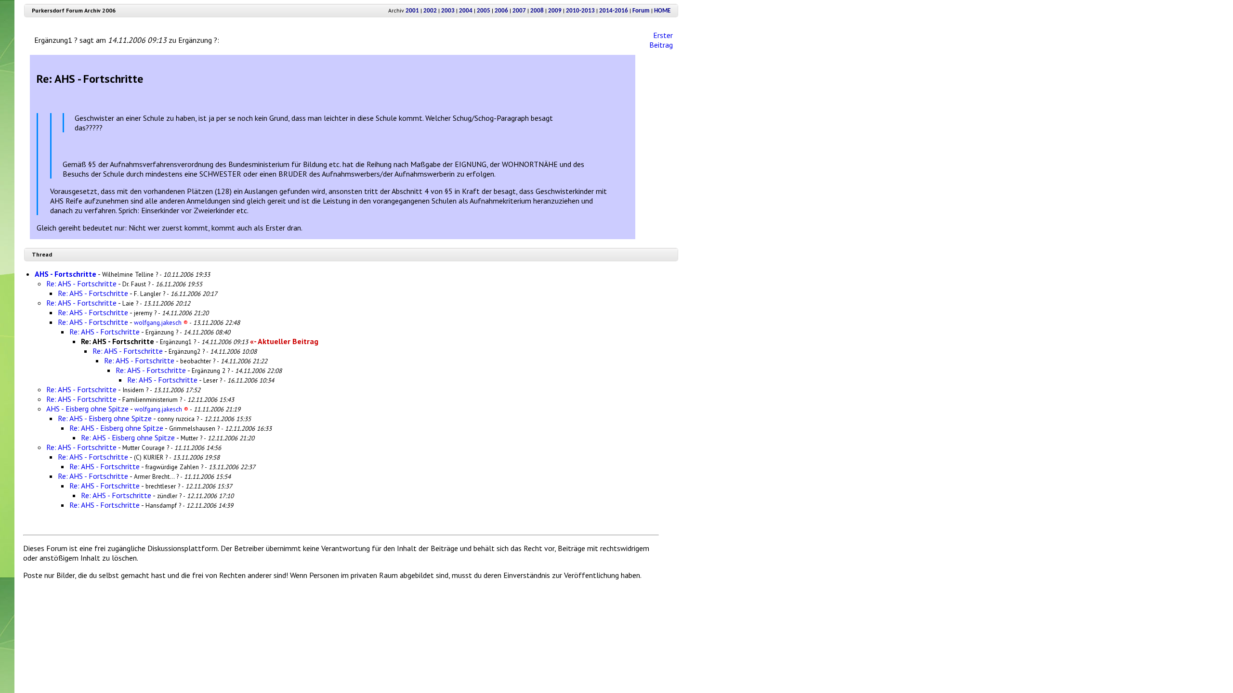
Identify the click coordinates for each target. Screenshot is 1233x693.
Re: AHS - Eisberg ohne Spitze (105, 418)
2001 (412, 11)
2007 (519, 11)
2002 (430, 11)
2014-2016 (613, 11)
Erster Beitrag (661, 40)
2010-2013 (580, 11)
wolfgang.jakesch (161, 322)
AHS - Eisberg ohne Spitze (87, 408)
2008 (537, 11)
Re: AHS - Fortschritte (81, 283)
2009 (555, 11)
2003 (448, 11)
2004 (465, 11)
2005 (483, 11)
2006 (501, 11)
